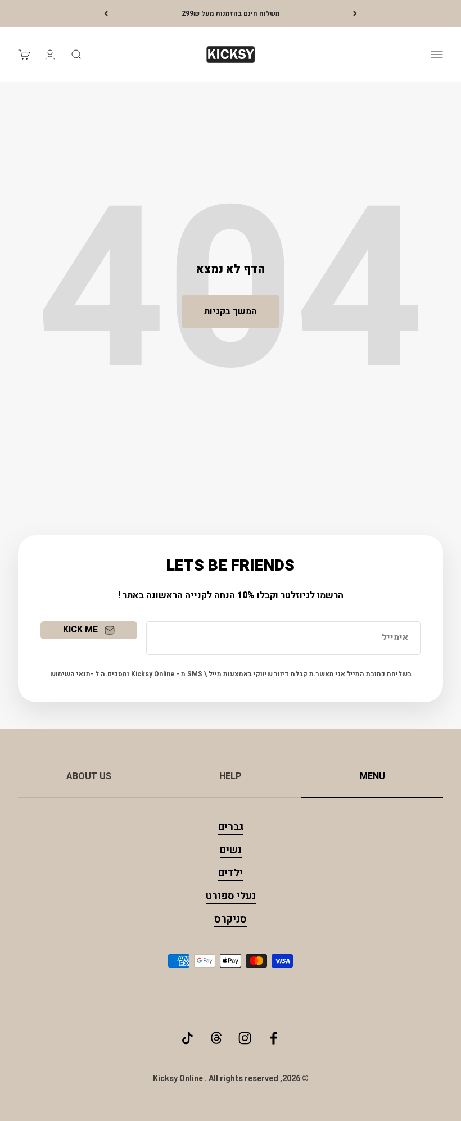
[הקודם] (355, 13)
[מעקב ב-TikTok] (187, 1038)
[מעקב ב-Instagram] (244, 1038)
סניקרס (230, 919)
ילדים (230, 873)
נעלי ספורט (231, 896)
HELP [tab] (230, 776)
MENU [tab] (372, 776)
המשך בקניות (230, 311)
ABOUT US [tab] (88, 776)
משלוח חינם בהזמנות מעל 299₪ (231, 13)
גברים (230, 827)
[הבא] (106, 13)
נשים (231, 850)
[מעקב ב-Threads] (216, 1038)
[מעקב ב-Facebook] (273, 1038)
